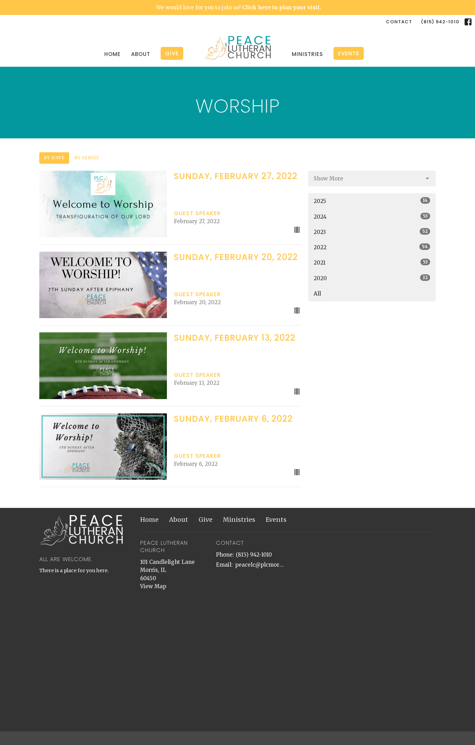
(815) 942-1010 (440, 21)
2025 (371, 200)
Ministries (307, 54)
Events (348, 53)
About (140, 54)
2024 (371, 216)
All (317, 293)
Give (172, 53)
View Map (153, 586)
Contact (399, 21)
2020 (371, 278)
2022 (371, 247)
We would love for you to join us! (238, 7)
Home (112, 54)
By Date (54, 157)
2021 (371, 262)
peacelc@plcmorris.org (260, 564)
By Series (86, 157)
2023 (371, 231)
